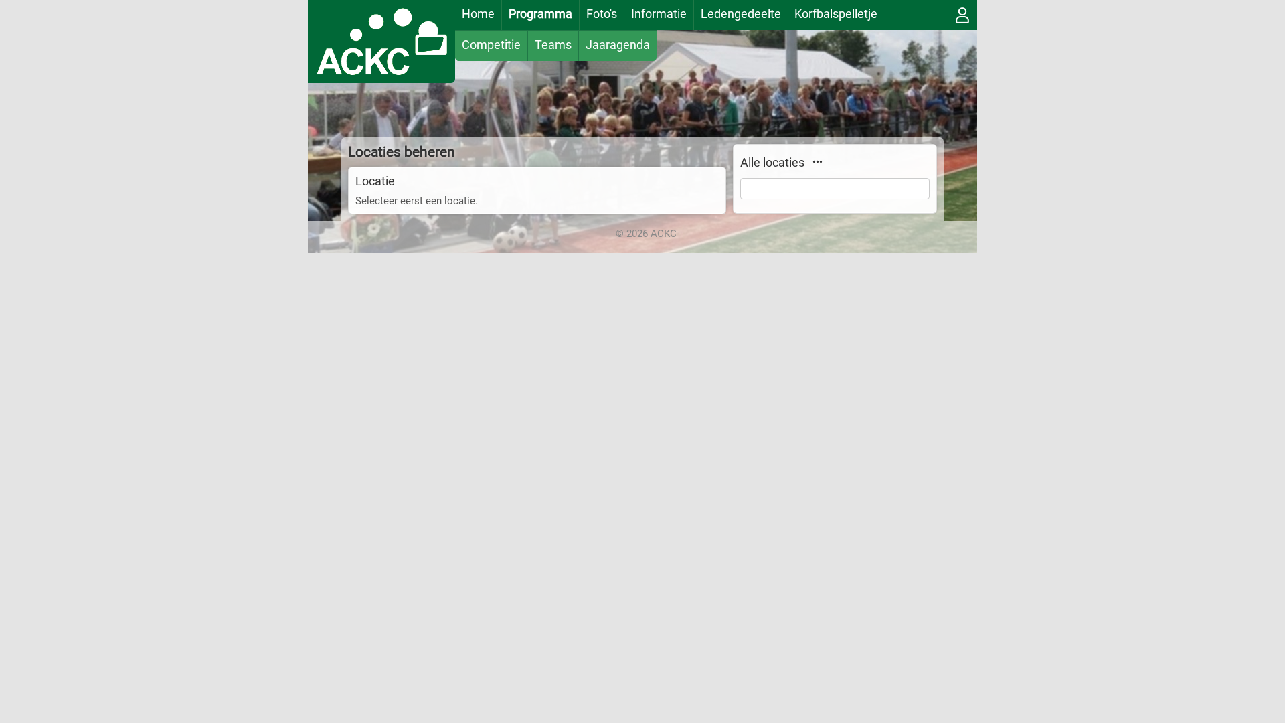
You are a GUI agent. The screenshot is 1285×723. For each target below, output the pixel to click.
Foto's (601, 14)
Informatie (659, 14)
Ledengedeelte (741, 14)
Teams (553, 44)
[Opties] (817, 161)
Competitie (491, 44)
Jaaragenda (618, 44)
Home (478, 14)
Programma (540, 14)
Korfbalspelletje (835, 14)
